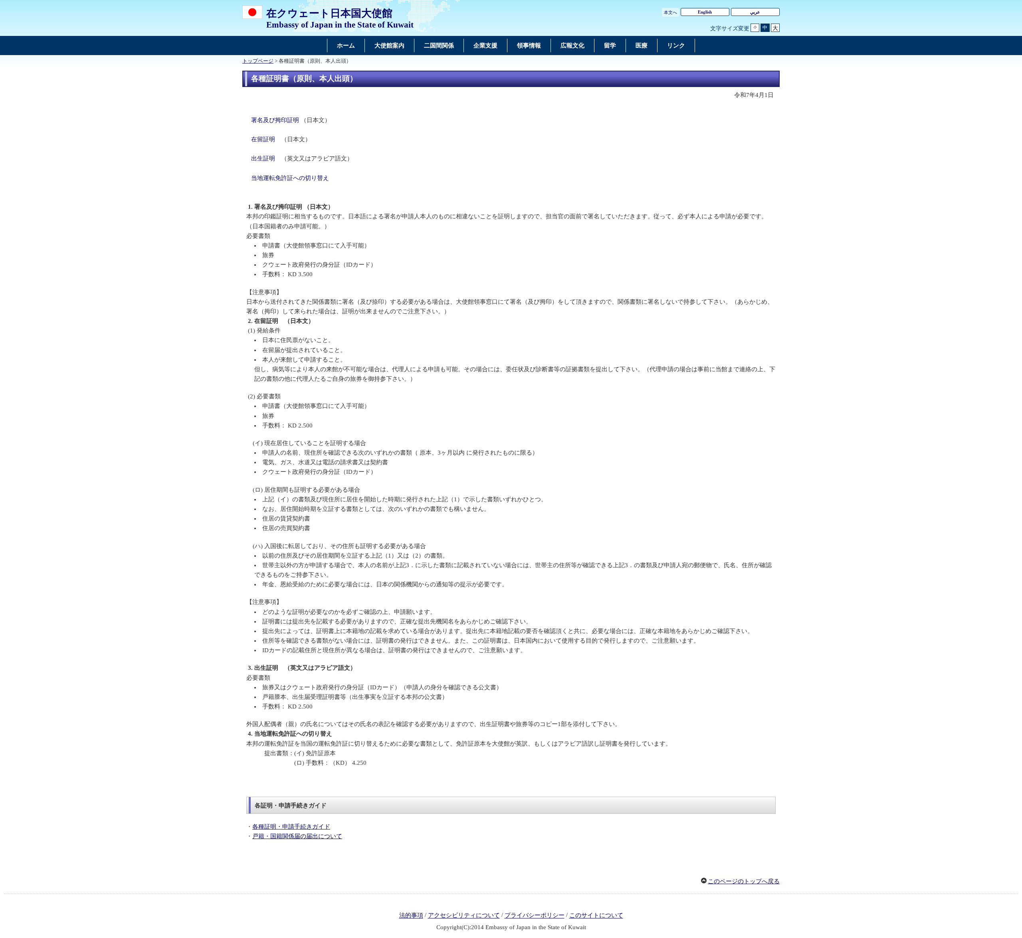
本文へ (670, 12)
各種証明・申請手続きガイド (291, 826)
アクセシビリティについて (464, 915)
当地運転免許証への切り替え (290, 178)
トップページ (257, 61)
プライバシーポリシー (534, 915)
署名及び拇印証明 (275, 120)
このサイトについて (596, 915)
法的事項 (411, 915)
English (705, 12)
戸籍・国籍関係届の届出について (297, 836)
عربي (755, 12)
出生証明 (263, 158)
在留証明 (263, 139)
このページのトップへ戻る (744, 881)
